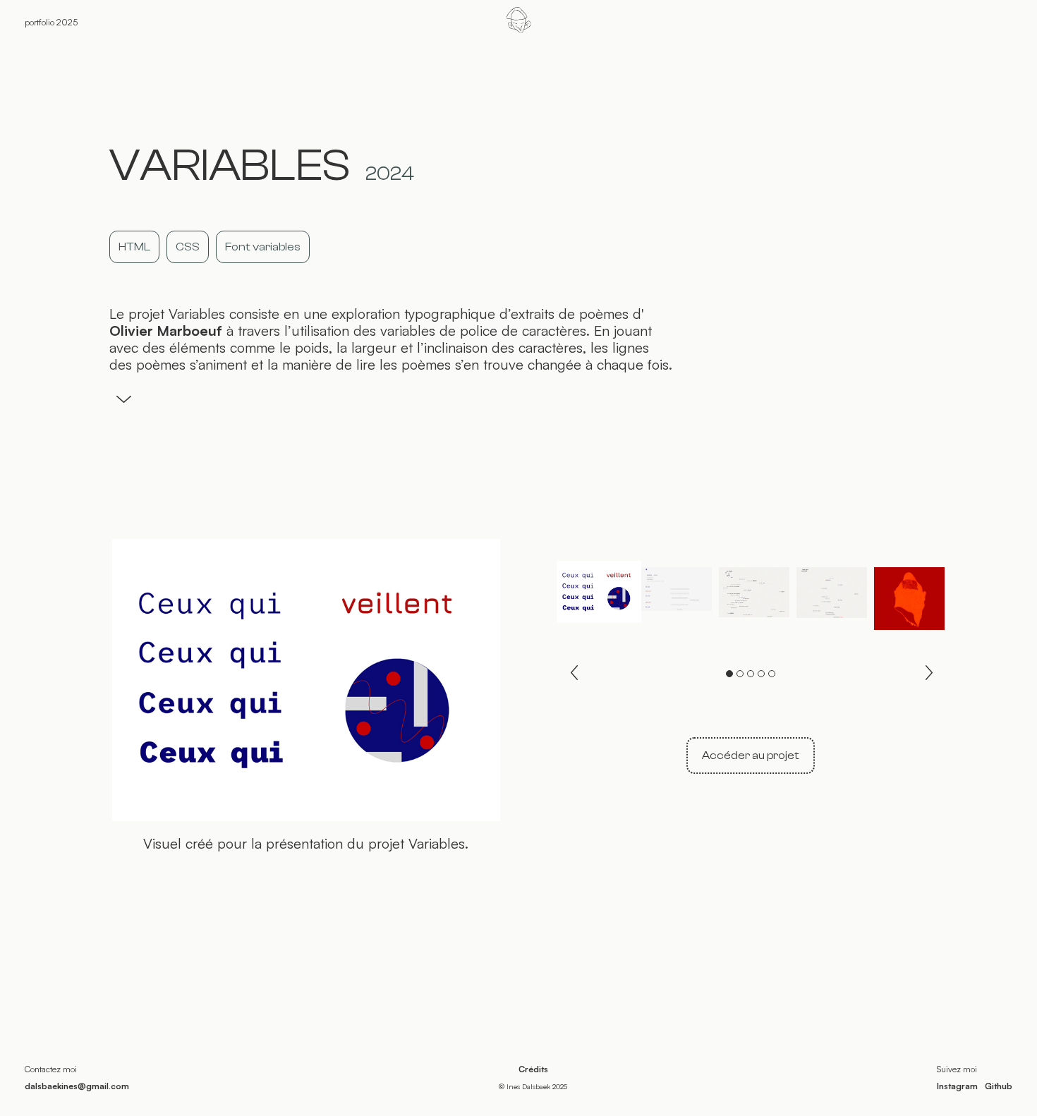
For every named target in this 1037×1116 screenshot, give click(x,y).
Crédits (533, 1069)
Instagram (957, 1086)
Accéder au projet (750, 755)
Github (998, 1086)
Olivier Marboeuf (165, 330)
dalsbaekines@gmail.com (77, 1086)
